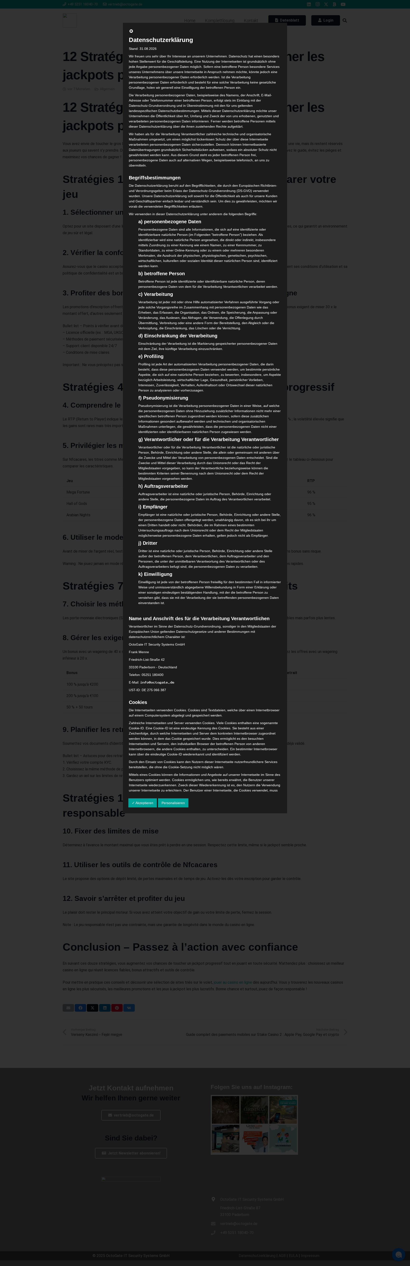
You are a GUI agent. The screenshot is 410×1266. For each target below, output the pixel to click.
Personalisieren (173, 803)
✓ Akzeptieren (142, 803)
